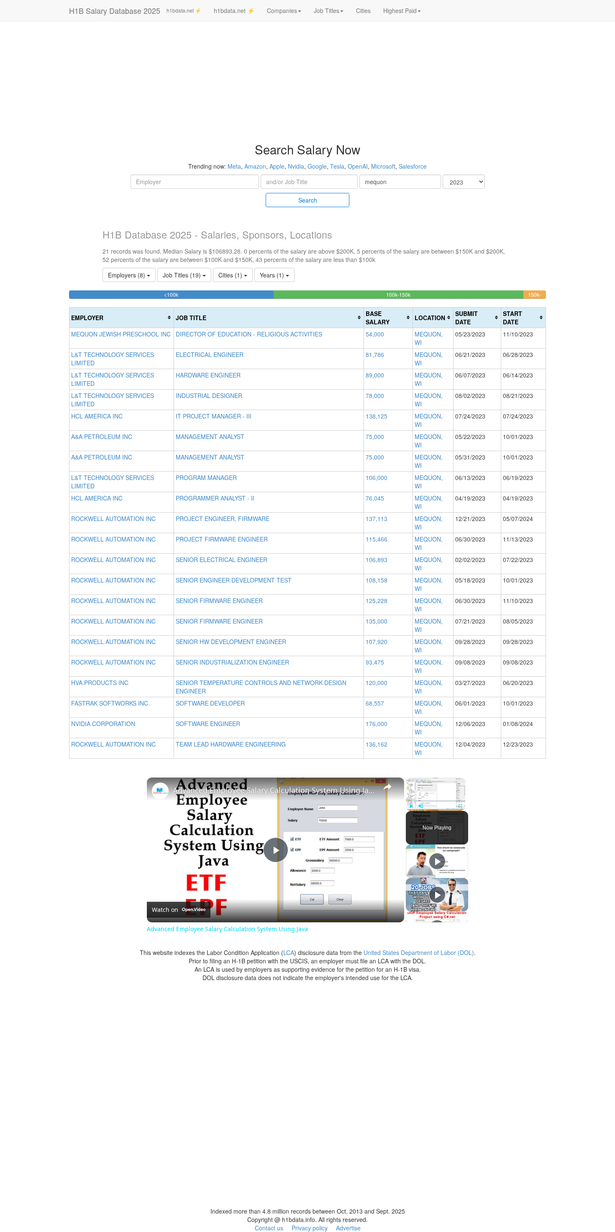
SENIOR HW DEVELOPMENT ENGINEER (231, 641)
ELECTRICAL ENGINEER (209, 354)
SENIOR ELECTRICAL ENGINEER (221, 559)
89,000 (375, 375)
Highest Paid (400, 10)
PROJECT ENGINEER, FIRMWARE (222, 518)
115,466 (376, 539)
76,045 (375, 498)
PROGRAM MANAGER (206, 477)
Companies (282, 10)
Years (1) (273, 275)
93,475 (375, 662)
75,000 (375, 436)
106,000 (376, 477)
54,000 (375, 334)
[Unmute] (421, 806)
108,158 (376, 580)
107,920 (376, 641)
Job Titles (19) (182, 275)
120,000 (376, 682)
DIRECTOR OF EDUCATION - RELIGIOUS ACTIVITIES (249, 334)
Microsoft (383, 166)
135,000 (376, 621)
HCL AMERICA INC (97, 416)
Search (307, 200)
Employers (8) (127, 275)
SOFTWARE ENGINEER (208, 723)
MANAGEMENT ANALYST (210, 436)
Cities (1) (231, 275)
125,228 (376, 600)
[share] (387, 786)
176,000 (376, 723)
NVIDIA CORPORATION (103, 723)
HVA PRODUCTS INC (99, 682)
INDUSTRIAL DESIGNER (209, 395)
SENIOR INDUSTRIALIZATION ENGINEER (232, 662)
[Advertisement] (564, 150)
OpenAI (358, 166)
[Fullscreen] (460, 806)
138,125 (376, 416)
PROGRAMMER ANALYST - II (215, 498)
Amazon (255, 166)
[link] (160, 791)
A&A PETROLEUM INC (101, 436)
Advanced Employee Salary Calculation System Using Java (274, 790)
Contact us (269, 1228)
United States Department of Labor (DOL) (419, 952)
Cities (363, 10)
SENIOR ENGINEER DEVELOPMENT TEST (234, 580)
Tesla (337, 166)
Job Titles (326, 10)
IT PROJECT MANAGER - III (213, 416)
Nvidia (296, 166)
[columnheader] (121, 317)
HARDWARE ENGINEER (208, 375)
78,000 (375, 395)
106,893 (376, 559)
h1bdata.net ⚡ (184, 10)
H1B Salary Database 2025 (114, 10)
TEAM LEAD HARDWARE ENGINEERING (231, 744)
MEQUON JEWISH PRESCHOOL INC (121, 334)
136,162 (376, 744)
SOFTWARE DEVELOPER (210, 703)
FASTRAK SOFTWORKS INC (109, 703)
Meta (234, 166)
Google (317, 166)
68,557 (375, 703)
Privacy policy (310, 1228)
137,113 (376, 518)
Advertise (348, 1228)
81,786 (375, 354)
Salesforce (413, 166)
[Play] (411, 806)
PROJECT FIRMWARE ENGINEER (222, 539)
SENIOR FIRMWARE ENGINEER (219, 600)
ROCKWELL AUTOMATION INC (113, 518)
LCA (288, 952)
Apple (276, 166)
